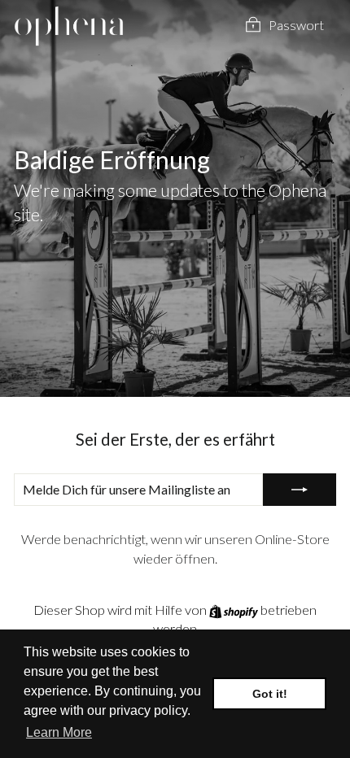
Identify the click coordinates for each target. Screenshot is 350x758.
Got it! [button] (269, 693)
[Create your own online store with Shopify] (234, 610)
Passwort (296, 25)
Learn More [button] (59, 732)
